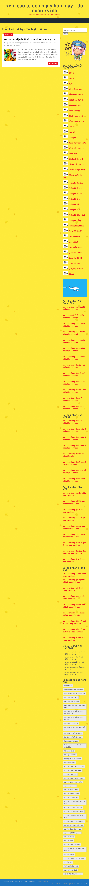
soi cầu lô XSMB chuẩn (72, 833)
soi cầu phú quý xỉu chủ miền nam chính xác (74, 494)
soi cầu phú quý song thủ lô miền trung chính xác (74, 614)
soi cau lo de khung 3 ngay (73, 778)
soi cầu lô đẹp (69, 837)
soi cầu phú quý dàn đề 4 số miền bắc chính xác (74, 366)
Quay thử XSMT (75, 263)
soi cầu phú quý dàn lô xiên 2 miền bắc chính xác (74, 430)
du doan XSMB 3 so (71, 723)
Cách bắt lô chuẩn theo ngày (74, 693)
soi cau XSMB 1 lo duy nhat (73, 821)
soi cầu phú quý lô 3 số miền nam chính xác (74, 560)
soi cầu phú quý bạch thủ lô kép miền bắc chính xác (74, 333)
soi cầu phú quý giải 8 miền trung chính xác (73, 589)
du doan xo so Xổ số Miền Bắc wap (73, 718)
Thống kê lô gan (75, 188)
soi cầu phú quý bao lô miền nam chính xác (74, 519)
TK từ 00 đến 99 (75, 231)
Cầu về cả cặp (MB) (77, 169)
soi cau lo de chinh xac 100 (74, 766)
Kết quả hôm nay (75, 89)
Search (65, 34)
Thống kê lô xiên (75, 193)
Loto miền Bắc (74, 236)
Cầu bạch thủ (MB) (76, 159)
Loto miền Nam (75, 241)
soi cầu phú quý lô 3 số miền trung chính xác (74, 638)
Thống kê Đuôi (74, 209)
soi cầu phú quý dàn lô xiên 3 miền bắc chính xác (74, 438)
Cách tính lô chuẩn (70, 697)
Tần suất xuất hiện (76, 225)
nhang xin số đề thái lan (72, 759)
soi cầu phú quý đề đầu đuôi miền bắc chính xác (74, 479)
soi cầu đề (68, 862)
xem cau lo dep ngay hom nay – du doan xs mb (44, 8)
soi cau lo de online (71, 790)
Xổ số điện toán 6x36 (77, 142)
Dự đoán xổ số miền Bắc (73, 737)
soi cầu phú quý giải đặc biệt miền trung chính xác (74, 580)
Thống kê (72, 137)
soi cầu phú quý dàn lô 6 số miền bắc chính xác (73, 407)
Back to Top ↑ (82, 884)
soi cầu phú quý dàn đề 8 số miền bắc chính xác (74, 382)
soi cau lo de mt (69, 786)
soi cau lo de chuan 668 (72, 770)
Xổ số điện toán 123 (77, 148)
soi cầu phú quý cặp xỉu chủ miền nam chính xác (74, 527)
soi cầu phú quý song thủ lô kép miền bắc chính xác (74, 341)
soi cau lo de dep (70, 774)
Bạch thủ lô (68, 686)
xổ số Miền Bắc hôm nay (73, 874)
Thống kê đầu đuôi (76, 182)
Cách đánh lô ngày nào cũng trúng (74, 706)
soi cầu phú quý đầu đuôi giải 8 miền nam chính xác (74, 543)
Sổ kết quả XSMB (76, 94)
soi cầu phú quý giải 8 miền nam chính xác (73, 510)
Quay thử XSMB (75, 252)
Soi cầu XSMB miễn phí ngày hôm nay (74, 849)
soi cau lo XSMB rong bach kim (73, 816)
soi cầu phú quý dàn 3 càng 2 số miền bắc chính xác (74, 463)
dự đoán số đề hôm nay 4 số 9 (74, 728)
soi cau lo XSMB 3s (71, 797)
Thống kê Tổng (75, 220)
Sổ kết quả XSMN (76, 100)
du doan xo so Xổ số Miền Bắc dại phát (73, 712)
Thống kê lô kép (75, 199)
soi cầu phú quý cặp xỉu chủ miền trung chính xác (74, 605)
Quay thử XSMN (75, 258)
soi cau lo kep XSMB (71, 794)
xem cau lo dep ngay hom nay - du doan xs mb (24, 43)
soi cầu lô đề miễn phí (72, 844)
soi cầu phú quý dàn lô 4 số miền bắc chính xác (73, 399)
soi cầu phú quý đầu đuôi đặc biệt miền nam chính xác (74, 552)
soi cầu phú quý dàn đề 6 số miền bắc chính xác (74, 374)
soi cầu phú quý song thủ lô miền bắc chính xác (74, 324)
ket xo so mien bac (71, 741)
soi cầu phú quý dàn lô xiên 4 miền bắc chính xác (74, 446)
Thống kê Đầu (74, 204)
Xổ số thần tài (74, 153)
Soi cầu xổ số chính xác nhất (74, 858)
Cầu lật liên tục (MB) (77, 164)
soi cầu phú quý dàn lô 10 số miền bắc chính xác (74, 471)
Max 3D (72, 126)
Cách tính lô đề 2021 (71, 701)
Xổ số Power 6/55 (76, 121)
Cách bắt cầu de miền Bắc (73, 690)
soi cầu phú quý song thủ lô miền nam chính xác (74, 535)
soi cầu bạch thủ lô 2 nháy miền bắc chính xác (73, 316)
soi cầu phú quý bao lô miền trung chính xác (74, 597)
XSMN (71, 78)
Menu (4, 21)
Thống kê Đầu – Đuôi (77, 215)
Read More (53, 63)
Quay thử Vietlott (76, 268)
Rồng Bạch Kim (69, 762)
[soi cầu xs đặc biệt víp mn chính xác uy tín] (10, 54)
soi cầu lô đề (68, 841)
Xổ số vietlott (74, 110)
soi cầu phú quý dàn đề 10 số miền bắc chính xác (74, 390)
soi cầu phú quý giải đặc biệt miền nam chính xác (74, 502)
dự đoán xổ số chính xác (73, 733)
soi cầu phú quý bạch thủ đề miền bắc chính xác (74, 349)
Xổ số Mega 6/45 (76, 116)
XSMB (71, 73)
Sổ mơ (71, 274)
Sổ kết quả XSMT (76, 105)
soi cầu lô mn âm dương (72, 829)
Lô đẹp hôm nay (70, 755)
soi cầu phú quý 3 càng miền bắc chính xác (74, 455)
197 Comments (15, 45)
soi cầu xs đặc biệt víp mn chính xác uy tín (29, 39)
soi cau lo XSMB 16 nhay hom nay (74, 802)
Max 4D (72, 132)
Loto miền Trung (75, 247)
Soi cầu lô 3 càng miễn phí (73, 825)
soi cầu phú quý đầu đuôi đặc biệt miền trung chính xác (74, 630)
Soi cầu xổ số (69, 854)
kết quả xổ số (69, 751)
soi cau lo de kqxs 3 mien (73, 782)
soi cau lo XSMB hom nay (73, 807)
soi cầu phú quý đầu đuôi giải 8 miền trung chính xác (74, 622)
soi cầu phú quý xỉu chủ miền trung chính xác (74, 574)
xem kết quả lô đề (70, 870)
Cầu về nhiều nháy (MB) (73, 176)
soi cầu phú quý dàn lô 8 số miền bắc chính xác (73, 421)
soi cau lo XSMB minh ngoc (73, 811)
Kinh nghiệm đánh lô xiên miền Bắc (73, 746)
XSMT (71, 83)
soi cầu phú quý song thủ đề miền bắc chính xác (74, 357)
